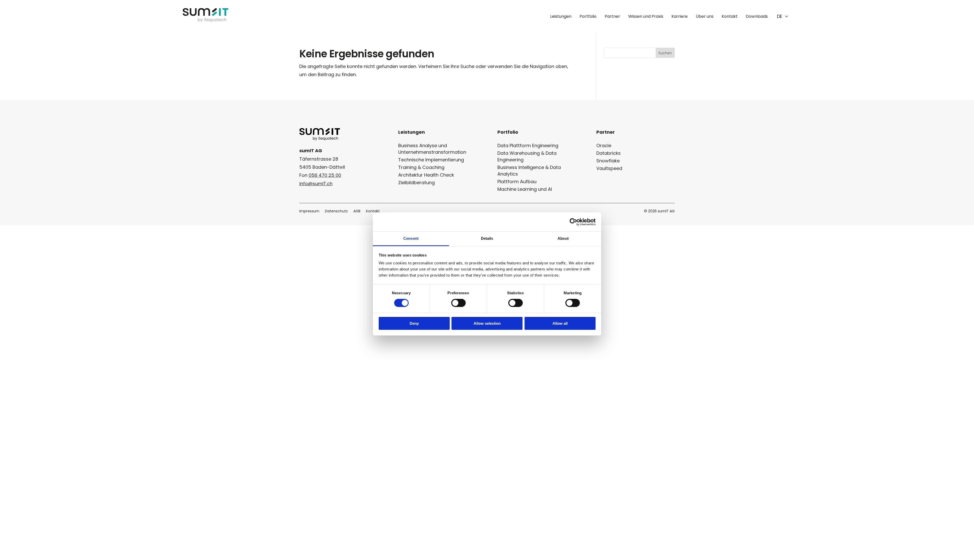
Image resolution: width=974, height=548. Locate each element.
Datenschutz (336, 211)
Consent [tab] (411, 238)
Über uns (705, 16)
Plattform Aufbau (516, 181)
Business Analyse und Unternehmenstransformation (432, 148)
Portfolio (588, 16)
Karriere (679, 16)
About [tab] (563, 238)
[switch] (458, 303)
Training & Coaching (421, 167)
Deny (414, 323)
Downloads (757, 16)
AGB (356, 211)
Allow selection (487, 323)
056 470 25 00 (325, 175)
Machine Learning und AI (524, 189)
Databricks (608, 153)
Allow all (560, 323)
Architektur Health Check (426, 175)
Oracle (603, 145)
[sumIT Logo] (205, 21)
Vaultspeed (609, 168)
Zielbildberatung (416, 182)
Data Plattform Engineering (527, 145)
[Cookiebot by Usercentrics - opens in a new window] (573, 222)
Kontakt (730, 16)
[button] (782, 16)
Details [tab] (487, 238)
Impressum (309, 211)
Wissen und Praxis (645, 16)
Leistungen (560, 16)
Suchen (665, 53)
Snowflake (608, 161)
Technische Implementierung (431, 160)
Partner (612, 16)
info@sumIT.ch (316, 183)
